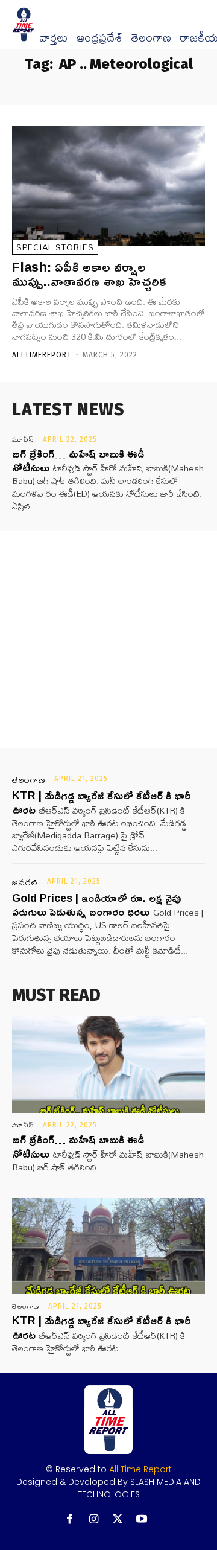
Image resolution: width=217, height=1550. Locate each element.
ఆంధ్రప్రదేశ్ (99, 38)
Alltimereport (42, 355)
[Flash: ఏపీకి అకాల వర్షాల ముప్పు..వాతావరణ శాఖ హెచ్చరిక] (108, 186)
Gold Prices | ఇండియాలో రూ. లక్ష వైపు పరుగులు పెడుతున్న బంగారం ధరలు (96, 904)
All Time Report (140, 1469)
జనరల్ (25, 882)
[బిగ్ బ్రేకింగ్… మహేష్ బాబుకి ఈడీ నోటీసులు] (108, 1064)
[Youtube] (142, 1519)
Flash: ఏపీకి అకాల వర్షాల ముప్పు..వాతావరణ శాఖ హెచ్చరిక (89, 274)
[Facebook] (69, 1519)
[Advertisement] (108, 639)
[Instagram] (93, 1519)
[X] (117, 1519)
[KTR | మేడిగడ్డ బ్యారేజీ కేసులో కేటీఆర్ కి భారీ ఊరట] (108, 1246)
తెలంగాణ (151, 38)
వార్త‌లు (53, 38)
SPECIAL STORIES (55, 247)
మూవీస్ (23, 439)
